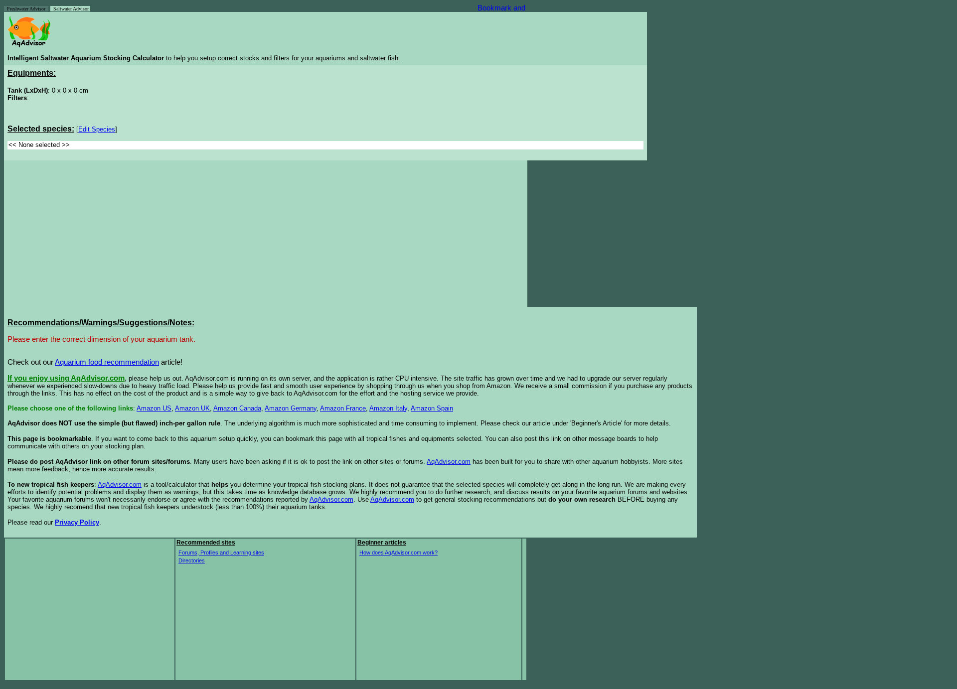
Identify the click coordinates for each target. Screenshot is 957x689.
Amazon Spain (432, 408)
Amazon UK (192, 408)
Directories (191, 560)
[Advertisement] (91, 233)
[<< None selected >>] (325, 145)
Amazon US (154, 408)
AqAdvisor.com (449, 461)
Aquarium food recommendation (107, 362)
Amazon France (343, 408)
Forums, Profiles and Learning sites (221, 552)
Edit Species (96, 129)
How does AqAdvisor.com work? (398, 552)
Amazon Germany (291, 408)
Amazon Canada (237, 408)
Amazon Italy (388, 408)
